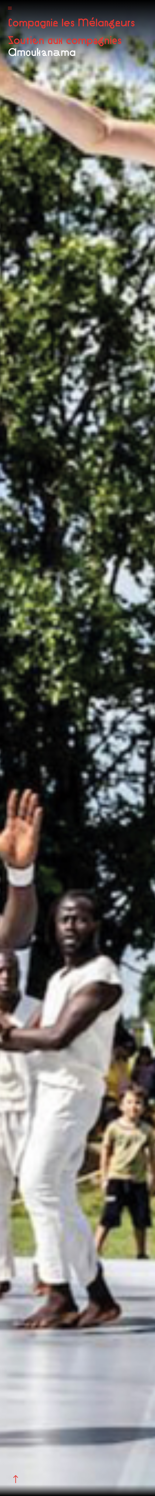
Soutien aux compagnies (64, 40)
